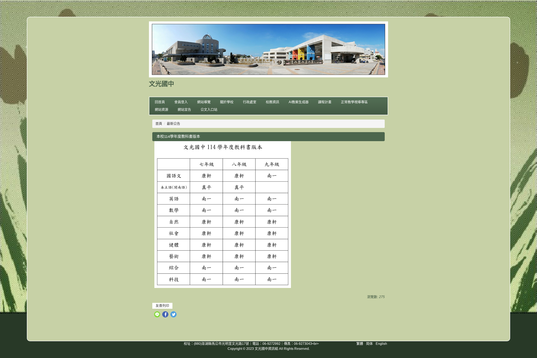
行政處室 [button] (249, 102)
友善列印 (162, 305)
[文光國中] (268, 49)
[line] (157, 315)
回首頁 (160, 102)
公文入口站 (209, 109)
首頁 (158, 123)
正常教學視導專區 (354, 102)
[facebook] (165, 315)
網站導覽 (204, 102)
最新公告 (173, 123)
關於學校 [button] (226, 102)
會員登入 (181, 102)
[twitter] (174, 315)
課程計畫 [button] (324, 102)
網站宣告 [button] (184, 109)
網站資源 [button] (161, 109)
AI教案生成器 (299, 102)
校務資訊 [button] (272, 102)
